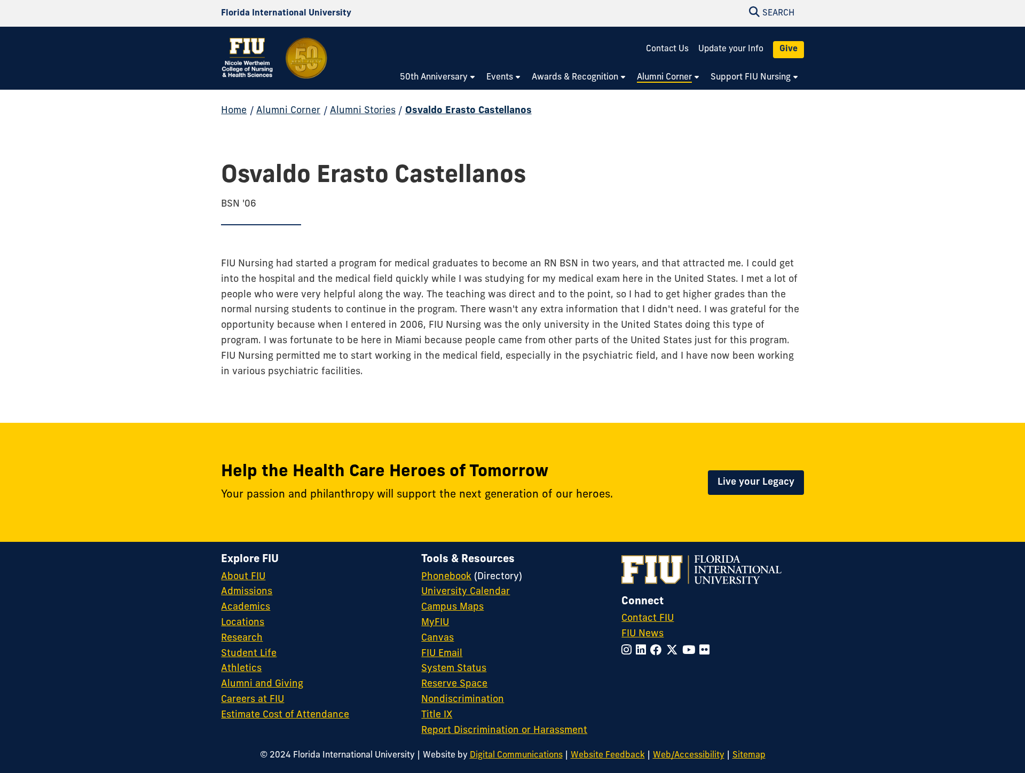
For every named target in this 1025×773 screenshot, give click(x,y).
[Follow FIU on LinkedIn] (643, 651)
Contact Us (667, 49)
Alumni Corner (288, 111)
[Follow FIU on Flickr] (706, 651)
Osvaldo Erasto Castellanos (468, 111)
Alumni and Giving (262, 684)
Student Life (249, 654)
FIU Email (441, 654)
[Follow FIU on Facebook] (658, 651)
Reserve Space (454, 684)
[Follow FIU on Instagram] (628, 651)
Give (788, 49)
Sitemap (749, 755)
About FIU (243, 577)
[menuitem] (438, 78)
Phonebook (446, 577)
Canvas (437, 638)
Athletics (241, 669)
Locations (242, 623)
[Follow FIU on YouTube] (690, 651)
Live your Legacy (756, 482)
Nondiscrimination (462, 700)
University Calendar (465, 592)
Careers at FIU (252, 700)
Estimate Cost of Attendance (285, 715)
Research (242, 638)
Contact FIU (647, 619)
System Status (453, 669)
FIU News (642, 634)
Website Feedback (608, 755)
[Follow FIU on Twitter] (674, 651)
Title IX (436, 715)
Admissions (246, 592)
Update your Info (730, 49)
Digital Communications (516, 755)
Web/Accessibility (688, 755)
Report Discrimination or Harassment (504, 731)
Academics (245, 607)
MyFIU (435, 623)
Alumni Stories (363, 111)
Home (234, 111)
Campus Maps (452, 607)
